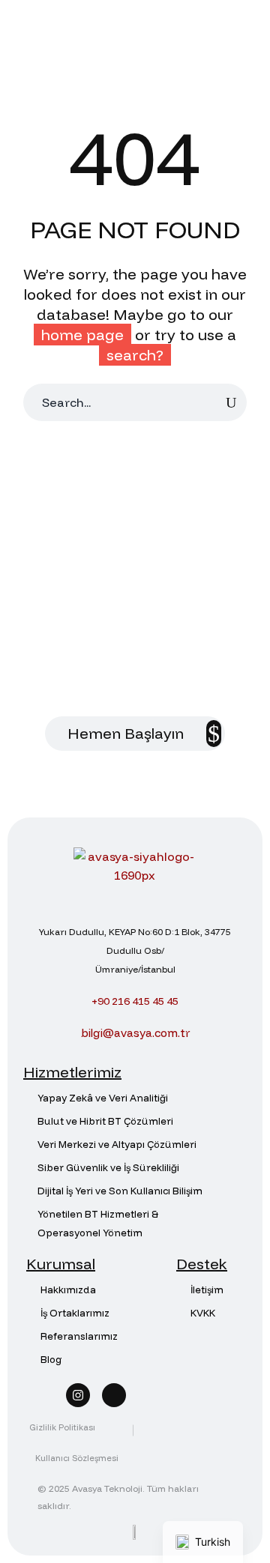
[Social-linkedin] (114, 1395)
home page (82, 334)
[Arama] (231, 402)
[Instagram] (78, 1395)
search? (135, 354)
